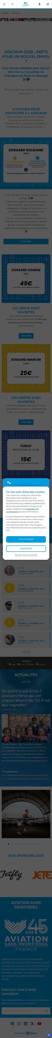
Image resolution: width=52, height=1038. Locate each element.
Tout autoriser (26, 539)
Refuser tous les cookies (26, 555)
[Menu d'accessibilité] (49, 1035)
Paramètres (26, 548)
